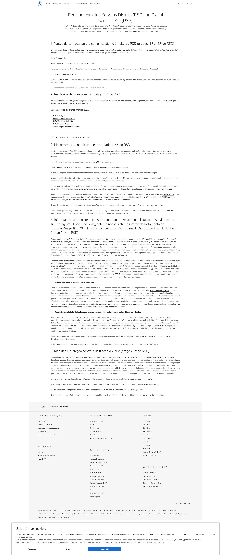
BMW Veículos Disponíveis (63, 124)
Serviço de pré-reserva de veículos (66, 126)
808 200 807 (63, 80)
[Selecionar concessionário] (191, 4)
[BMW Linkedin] (188, 503)
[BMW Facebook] (176, 503)
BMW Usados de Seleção (63, 121)
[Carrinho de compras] (183, 4)
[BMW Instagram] (180, 503)
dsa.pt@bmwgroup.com (66, 74)
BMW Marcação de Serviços (64, 118)
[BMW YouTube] (184, 503)
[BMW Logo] (40, 3)
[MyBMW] (178, 4)
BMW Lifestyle (58, 116)
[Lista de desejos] (187, 4)
